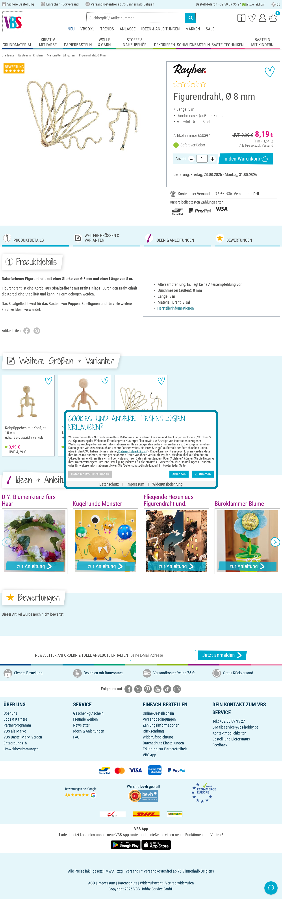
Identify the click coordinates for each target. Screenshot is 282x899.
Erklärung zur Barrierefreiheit (165, 749)
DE (278, 4)
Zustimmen (203, 474)
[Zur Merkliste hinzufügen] (269, 71)
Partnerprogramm (17, 725)
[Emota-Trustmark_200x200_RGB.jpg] (203, 792)
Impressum (135, 484)
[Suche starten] (190, 17)
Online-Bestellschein (158, 713)
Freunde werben (85, 719)
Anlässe (127, 29)
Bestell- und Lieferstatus (231, 739)
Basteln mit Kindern (30, 55)
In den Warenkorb (241, 159)
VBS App (149, 755)
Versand (267, 145)
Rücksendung (153, 731)
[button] (6, 542)
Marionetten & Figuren (61, 55)
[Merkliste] (252, 17)
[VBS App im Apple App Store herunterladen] (156, 844)
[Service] (241, 17)
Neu (71, 29)
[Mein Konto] (262, 17)
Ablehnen (179, 474)
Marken (193, 29)
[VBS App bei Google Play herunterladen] (126, 844)
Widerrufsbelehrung (158, 737)
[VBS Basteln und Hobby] (13, 22)
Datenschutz (109, 484)
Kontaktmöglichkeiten (229, 733)
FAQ (76, 737)
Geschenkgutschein (88, 713)
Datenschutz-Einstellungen (163, 743)
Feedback (219, 745)
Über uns (10, 713)
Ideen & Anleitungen (160, 29)
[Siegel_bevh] (143, 795)
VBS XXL (87, 29)
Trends (107, 29)
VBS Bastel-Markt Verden (23, 737)
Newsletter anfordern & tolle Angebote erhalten (81, 655)
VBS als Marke (15, 731)
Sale (210, 29)
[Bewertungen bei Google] (81, 792)
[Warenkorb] (273, 17)
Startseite (8, 55)
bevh (144, 786)
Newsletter (81, 725)
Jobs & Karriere (15, 719)
